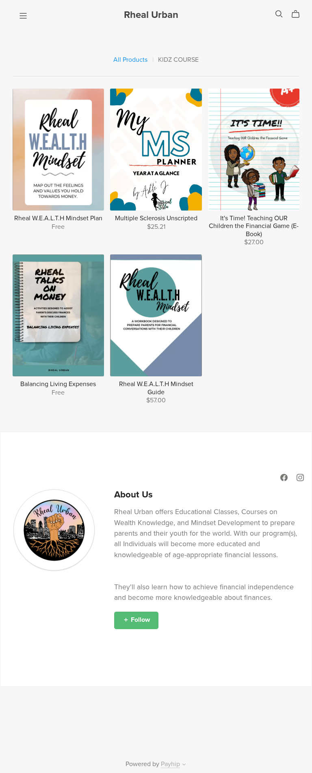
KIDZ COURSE (178, 60)
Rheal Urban (151, 15)
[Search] (279, 14)
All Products (130, 60)
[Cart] (299, 14)
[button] (184, 765)
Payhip (170, 764)
